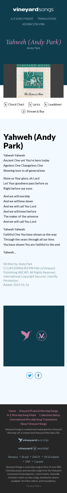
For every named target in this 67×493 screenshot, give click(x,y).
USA (27, 461)
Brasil (25, 457)
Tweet (29, 375)
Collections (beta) (49, 415)
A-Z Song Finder (22, 18)
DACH (36, 457)
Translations (47, 18)
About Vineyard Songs (33, 423)
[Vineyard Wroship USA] (33, 449)
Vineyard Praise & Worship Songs (38, 411)
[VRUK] (33, 440)
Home (12, 411)
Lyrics (36, 104)
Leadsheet (55, 104)
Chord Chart (16, 104)
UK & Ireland (51, 457)
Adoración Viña (33, 24)
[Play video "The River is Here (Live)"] (33, 81)
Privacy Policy (33, 485)
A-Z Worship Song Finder (21, 415)
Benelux (13, 457)
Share (38, 375)
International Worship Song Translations (33, 419)
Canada (38, 461)
